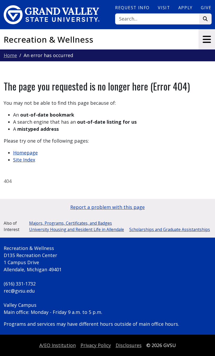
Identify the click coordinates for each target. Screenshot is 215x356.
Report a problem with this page (107, 207)
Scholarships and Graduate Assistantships (169, 229)
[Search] (205, 19)
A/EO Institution (57, 345)
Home (10, 55)
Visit (164, 8)
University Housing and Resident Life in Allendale (76, 229)
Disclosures (129, 345)
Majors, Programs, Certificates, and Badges (70, 223)
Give (206, 8)
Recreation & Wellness (48, 39)
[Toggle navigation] (206, 39)
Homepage (25, 152)
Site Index (24, 160)
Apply (185, 8)
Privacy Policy (95, 345)
